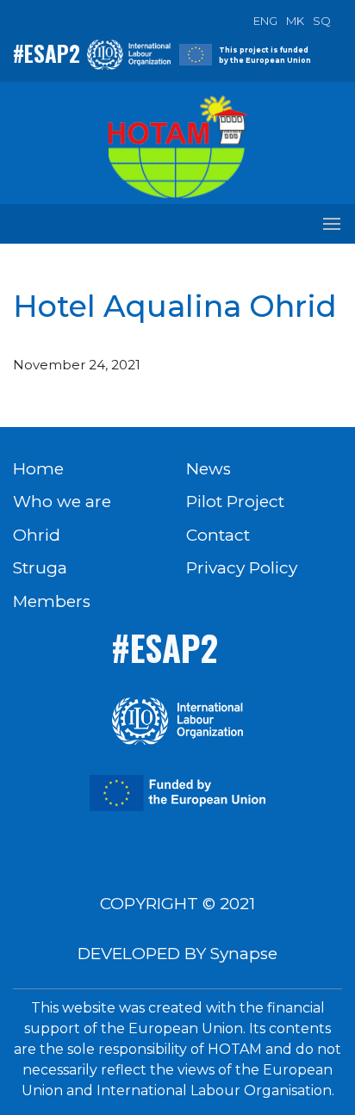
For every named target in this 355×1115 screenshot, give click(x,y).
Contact (218, 535)
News (208, 469)
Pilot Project (235, 501)
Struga (40, 568)
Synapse (243, 953)
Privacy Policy (241, 568)
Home (38, 469)
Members (51, 601)
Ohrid (36, 535)
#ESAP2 (46, 53)
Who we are (62, 501)
